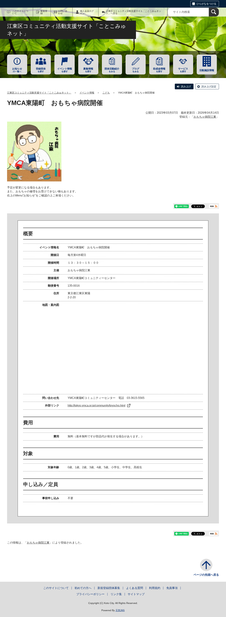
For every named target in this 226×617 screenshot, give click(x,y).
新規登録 (43, 12)
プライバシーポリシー (90, 594)
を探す (41, 70)
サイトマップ (136, 594)
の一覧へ (17, 70)
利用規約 (154, 587)
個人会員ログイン (87, 12)
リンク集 (116, 594)
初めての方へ (83, 587)
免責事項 (172, 587)
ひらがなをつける (206, 3)
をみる (112, 70)
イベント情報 (86, 92)
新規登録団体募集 (108, 587)
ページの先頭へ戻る (206, 574)
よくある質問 (134, 587)
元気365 (120, 610)
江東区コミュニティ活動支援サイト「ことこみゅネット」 (39, 92)
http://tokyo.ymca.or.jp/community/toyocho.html (96, 405)
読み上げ (186, 86)
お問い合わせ (62, 12)
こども (106, 92)
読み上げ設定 (208, 86)
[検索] (214, 12)
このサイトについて (20, 12)
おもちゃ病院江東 (205, 116)
